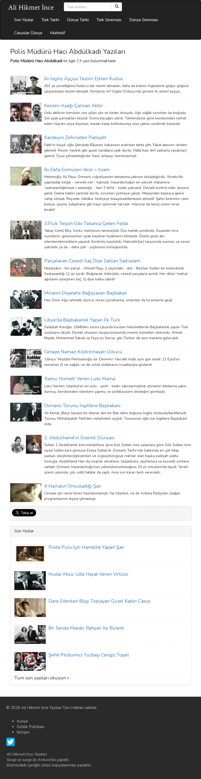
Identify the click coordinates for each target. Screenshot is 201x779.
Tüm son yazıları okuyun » (41, 678)
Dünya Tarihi (78, 20)
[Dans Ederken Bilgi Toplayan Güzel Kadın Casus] (30, 607)
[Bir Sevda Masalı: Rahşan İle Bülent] (30, 634)
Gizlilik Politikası (30, 726)
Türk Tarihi (50, 20)
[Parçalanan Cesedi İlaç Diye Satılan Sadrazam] (26, 267)
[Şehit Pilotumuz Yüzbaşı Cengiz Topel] (30, 661)
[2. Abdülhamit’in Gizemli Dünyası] (26, 444)
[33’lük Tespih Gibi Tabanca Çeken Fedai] (26, 230)
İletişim (23, 732)
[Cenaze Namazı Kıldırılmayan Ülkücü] (26, 358)
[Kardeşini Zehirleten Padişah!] (26, 144)
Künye (22, 721)
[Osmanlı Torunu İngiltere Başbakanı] (26, 412)
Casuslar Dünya (28, 33)
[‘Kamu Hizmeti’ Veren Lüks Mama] (26, 385)
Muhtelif (57, 33)
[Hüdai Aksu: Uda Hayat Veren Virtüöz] (30, 580)
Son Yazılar (24, 20)
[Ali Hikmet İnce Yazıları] (31, 6)
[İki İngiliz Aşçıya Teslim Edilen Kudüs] (26, 85)
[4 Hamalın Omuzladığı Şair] (26, 492)
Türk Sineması (109, 20)
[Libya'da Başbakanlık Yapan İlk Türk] (26, 326)
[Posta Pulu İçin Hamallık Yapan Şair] (30, 553)
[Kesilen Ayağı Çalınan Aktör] (26, 112)
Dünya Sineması (143, 20)
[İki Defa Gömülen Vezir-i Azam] (26, 175)
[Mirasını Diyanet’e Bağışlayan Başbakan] (26, 299)
